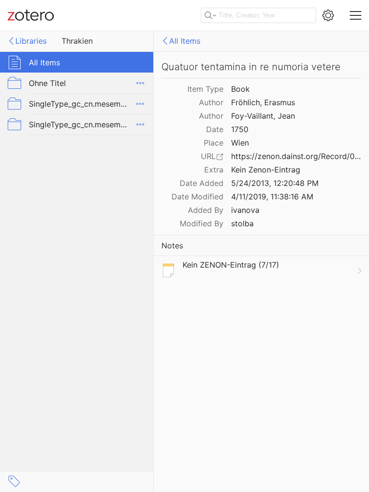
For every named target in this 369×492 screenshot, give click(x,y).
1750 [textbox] (239, 129)
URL (208, 156)
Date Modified (197, 196)
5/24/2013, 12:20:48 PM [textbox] (275, 183)
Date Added (201, 183)
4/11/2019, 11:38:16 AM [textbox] (272, 196)
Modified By (201, 223)
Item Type (205, 89)
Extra (213, 169)
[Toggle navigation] (355, 15)
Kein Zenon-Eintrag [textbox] (265, 169)
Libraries (31, 41)
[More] (140, 83)
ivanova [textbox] (245, 210)
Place (213, 143)
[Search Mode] (210, 15)
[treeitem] (77, 62)
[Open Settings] (328, 15)
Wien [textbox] (240, 143)
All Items (184, 41)
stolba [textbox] (242, 223)
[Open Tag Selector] (14, 481)
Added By (205, 210)
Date (214, 129)
